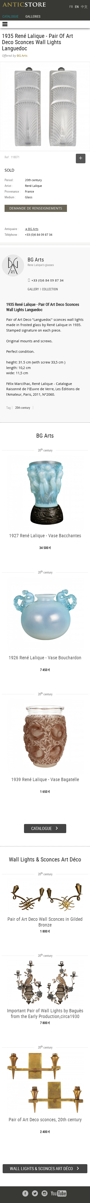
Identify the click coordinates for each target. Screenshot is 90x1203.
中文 (84, 6)
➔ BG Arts (31, 229)
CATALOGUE (10, 16)
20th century (22, 407)
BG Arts (36, 259)
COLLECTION (50, 289)
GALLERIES (32, 16)
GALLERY (33, 289)
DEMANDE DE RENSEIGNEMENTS (35, 208)
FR (71, 6)
